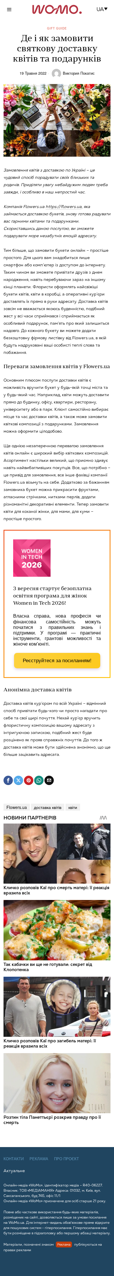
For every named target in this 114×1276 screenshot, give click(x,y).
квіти (72, 807)
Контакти (14, 1159)
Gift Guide (57, 28)
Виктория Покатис (79, 73)
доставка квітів (47, 807)
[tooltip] (8, 780)
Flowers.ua (16, 807)
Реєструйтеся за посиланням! (57, 660)
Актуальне (14, 1170)
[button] (103, 9)
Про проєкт (66, 1159)
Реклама (39, 1159)
